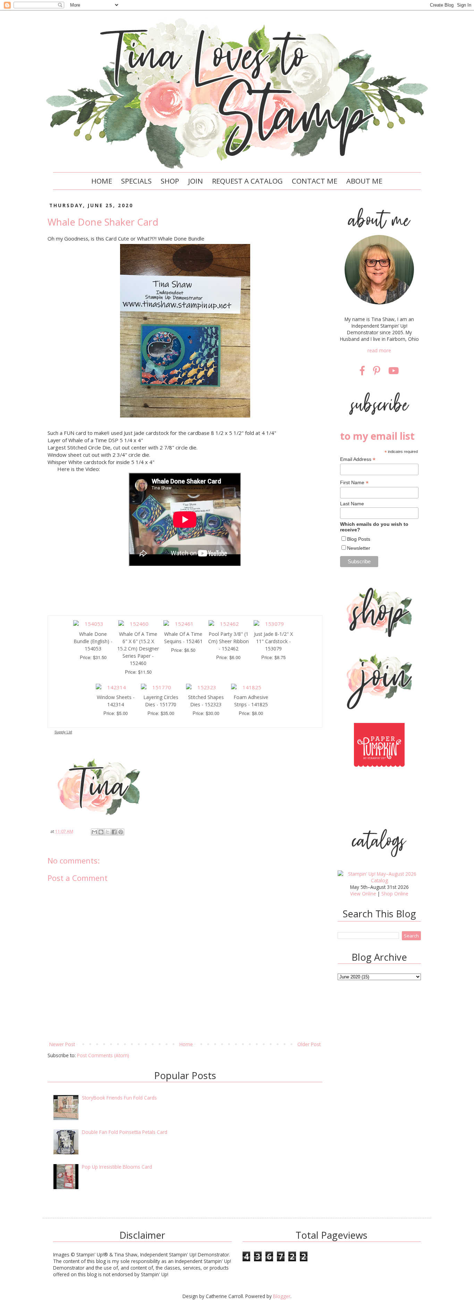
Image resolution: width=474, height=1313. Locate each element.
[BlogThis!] (101, 831)
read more (379, 350)
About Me (364, 181)
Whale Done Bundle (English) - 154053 (93, 641)
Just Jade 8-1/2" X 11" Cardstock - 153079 (273, 641)
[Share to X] (107, 831)
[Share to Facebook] (114, 831)
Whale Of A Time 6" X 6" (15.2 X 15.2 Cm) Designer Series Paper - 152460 (138, 648)
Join (195, 181)
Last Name (352, 503)
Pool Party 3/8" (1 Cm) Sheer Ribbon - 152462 (228, 641)
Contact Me (314, 181)
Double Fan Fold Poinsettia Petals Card (124, 1132)
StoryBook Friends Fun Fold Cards (119, 1097)
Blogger (281, 1296)
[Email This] (94, 831)
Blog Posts (358, 539)
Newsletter (358, 548)
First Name (354, 482)
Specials (136, 181)
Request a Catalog (247, 181)
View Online (363, 893)
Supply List (63, 731)
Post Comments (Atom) (103, 1055)
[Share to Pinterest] (120, 831)
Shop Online (394, 893)
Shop (170, 181)
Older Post (309, 1044)
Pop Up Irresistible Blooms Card (117, 1166)
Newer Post (62, 1044)
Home (101, 181)
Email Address (357, 459)
